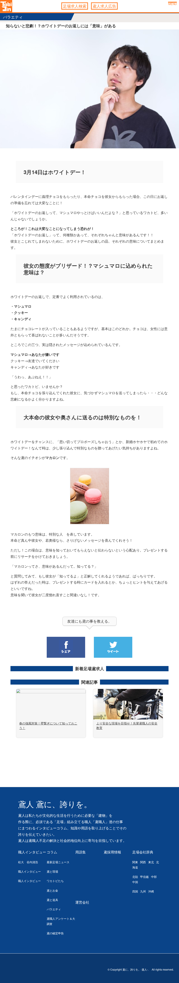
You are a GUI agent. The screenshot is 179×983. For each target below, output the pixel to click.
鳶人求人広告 (104, 6)
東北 (151, 862)
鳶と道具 (52, 900)
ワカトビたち (55, 881)
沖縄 (151, 891)
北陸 (135, 877)
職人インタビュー (32, 852)
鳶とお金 (52, 890)
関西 (143, 862)
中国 (135, 882)
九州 (143, 891)
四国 (135, 891)
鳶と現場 (52, 871)
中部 (154, 877)
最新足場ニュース (58, 862)
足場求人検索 (74, 6)
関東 (135, 862)
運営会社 (82, 902)
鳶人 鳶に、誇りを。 (55, 804)
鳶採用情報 (112, 852)
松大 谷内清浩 (28, 862)
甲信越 (144, 877)
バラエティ (54, 909)
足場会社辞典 (142, 852)
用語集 (80, 852)
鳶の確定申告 (55, 933)
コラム (52, 852)
